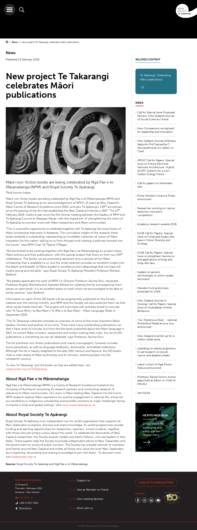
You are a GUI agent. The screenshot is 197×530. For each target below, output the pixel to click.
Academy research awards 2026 (157, 224)
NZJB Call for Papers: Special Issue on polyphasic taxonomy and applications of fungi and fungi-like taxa (155, 258)
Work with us (85, 508)
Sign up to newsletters (156, 482)
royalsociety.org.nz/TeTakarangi (26, 369)
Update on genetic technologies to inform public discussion (155, 275)
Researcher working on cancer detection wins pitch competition (156, 212)
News (15, 42)
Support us (83, 480)
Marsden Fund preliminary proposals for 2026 (153, 289)
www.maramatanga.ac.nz (79, 405)
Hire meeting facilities (90, 499)
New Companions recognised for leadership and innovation (155, 130)
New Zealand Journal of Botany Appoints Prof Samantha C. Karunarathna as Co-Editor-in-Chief (156, 146)
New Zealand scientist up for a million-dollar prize (155, 337)
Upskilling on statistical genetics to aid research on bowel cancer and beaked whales (156, 352)
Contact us (26, 497)
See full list (143, 393)
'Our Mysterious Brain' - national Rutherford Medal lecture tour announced (157, 323)
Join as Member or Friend (92, 489)
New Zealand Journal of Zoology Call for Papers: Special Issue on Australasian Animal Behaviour (156, 306)
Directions (25, 508)
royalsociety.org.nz (23, 456)
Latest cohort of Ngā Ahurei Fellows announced (154, 366)
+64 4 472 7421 (28, 503)
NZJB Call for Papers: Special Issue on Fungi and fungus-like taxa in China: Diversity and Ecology (155, 238)
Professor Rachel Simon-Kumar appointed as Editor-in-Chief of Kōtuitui (156, 380)
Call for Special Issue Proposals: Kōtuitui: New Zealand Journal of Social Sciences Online (156, 116)
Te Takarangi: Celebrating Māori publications (155, 77)
